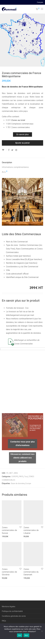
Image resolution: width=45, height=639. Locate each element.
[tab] (22, 162)
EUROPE (15, 476)
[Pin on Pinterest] (16, 150)
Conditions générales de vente (14, 616)
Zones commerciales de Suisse (9, 530)
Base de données (18, 483)
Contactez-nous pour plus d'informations (22, 443)
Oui (19, 635)
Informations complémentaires (15, 167)
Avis (4, 171)
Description (7, 162)
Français (40, 2)
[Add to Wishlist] (4, 150)
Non (26, 635)
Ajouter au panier (22, 143)
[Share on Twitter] (12, 150)
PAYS (21, 476)
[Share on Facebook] (8, 150)
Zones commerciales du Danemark (31, 572)
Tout (26, 476)
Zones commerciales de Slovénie (9, 572)
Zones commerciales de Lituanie (31, 530)
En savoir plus (22, 134)
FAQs (4, 621)
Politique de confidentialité (12, 611)
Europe (28, 483)
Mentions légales (8, 607)
